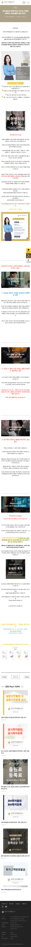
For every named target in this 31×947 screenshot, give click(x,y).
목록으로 (15, 677)
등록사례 (24, 904)
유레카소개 (4, 904)
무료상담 (18, 904)
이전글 (4, 677)
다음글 (27, 677)
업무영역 (11, 904)
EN (24, 2)
